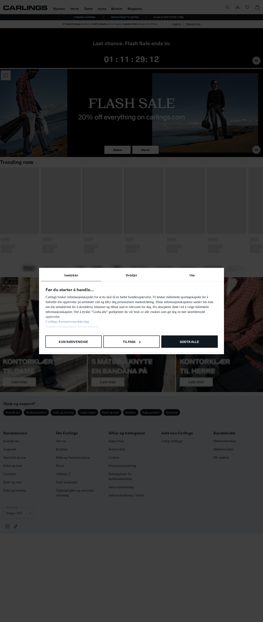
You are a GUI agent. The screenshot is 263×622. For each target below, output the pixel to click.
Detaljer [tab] (131, 275)
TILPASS (129, 341)
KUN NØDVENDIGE (73, 341)
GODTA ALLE (189, 341)
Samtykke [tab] (71, 275)
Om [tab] (192, 275)
